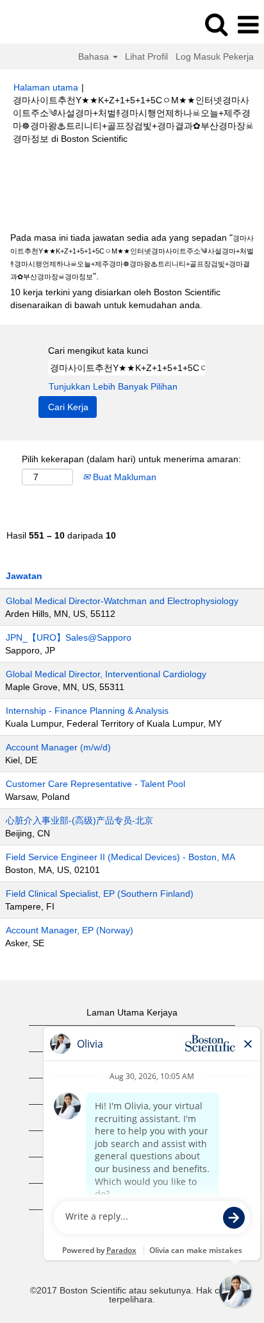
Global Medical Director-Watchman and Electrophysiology (122, 601)
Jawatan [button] (24, 576)
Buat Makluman (123, 477)
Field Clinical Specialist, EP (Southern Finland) (100, 893)
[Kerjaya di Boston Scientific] (45, 24)
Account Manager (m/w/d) (58, 747)
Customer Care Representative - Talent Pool (95, 784)
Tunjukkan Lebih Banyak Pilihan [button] (113, 386)
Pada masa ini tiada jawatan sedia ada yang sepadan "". (132, 256)
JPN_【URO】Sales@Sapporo (68, 637)
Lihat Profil (146, 56)
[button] (248, 24)
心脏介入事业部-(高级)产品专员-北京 (79, 820)
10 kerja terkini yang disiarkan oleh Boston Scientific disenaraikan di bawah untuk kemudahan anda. (115, 298)
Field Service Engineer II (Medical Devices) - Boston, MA (120, 857)
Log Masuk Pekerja (215, 56)
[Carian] (216, 24)
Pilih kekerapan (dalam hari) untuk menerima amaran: (131, 459)
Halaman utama (45, 87)
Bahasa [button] (94, 56)
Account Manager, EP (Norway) (69, 930)
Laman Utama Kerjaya (132, 1012)
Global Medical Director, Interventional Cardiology (106, 674)
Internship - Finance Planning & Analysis (87, 710)
